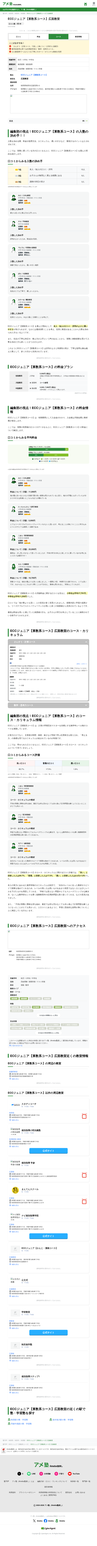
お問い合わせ (80, 1492)
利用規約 (12, 1492)
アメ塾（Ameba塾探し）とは (23, 1481)
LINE (33, 1473)
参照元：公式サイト (82, 664)
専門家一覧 (86, 1481)
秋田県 (11, 13)
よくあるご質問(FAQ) (48, 1495)
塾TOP (5, 13)
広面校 (11, 1171)
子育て (61, 1473)
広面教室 (12, 1257)
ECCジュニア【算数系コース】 (34, 74)
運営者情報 (48, 1487)
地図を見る (15, 1079)
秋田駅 (23, 13)
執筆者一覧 (75, 1481)
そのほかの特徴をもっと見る (48, 1015)
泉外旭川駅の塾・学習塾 (63, 1420)
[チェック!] (85, 1117)
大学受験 (47, 1473)
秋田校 (11, 1112)
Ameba (39, 1521)
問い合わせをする (15, 1045)
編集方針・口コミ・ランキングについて (52, 1481)
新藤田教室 (13, 1071)
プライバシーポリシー (27, 1492)
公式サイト (48, 1150)
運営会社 (68, 1492)
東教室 (11, 1321)
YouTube (76, 1473)
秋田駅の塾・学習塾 (19, 1420)
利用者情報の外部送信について (50, 1492)
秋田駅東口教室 (15, 1139)
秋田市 (17, 13)
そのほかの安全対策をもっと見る (48, 1033)
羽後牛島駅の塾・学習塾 (21, 1424)
